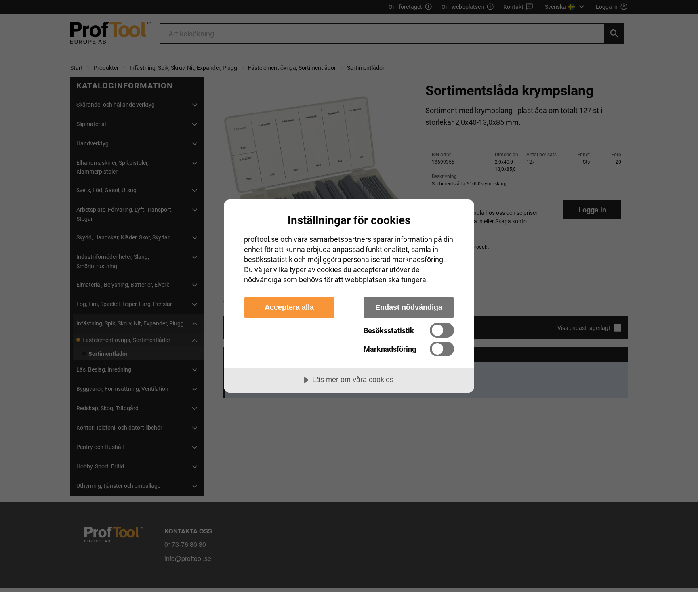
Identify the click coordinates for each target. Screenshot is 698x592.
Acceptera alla (289, 307)
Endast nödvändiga (408, 307)
